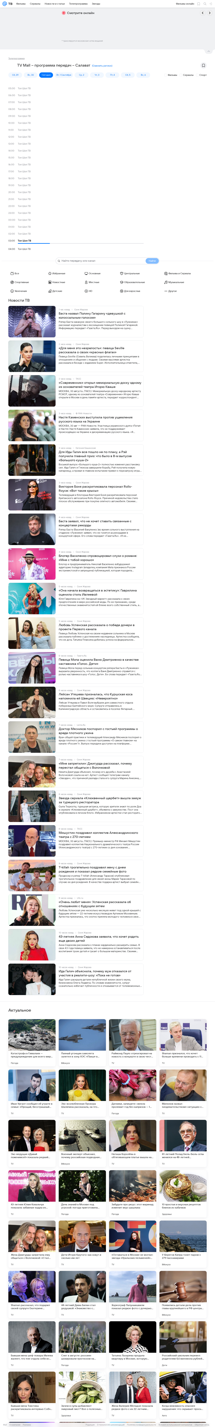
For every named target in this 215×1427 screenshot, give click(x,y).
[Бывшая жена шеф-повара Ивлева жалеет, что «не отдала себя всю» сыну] (32, 1344)
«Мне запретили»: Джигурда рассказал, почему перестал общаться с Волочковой (95, 765)
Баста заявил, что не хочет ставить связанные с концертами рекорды (95, 523)
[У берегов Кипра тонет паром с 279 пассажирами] (183, 1244)
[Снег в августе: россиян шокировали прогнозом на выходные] (82, 1344)
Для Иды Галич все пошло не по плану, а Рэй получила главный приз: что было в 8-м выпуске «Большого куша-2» (95, 456)
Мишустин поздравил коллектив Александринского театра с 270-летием (98, 835)
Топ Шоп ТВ (24, 88)
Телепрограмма (16, 58)
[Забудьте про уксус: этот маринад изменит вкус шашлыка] (132, 1193)
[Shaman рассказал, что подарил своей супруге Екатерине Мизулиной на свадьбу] (32, 1294)
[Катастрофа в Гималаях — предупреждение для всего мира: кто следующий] (32, 1042)
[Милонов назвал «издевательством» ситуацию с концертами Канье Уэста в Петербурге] (183, 1093)
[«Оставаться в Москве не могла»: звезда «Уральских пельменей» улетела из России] (132, 1244)
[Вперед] (209, 13)
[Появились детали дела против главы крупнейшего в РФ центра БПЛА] (183, 1294)
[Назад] (203, 13)
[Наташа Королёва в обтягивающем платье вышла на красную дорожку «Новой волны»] (132, 1143)
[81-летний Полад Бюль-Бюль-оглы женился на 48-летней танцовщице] (183, 1143)
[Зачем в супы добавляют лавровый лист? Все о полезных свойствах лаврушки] (82, 1395)
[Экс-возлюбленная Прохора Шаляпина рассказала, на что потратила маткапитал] (82, 1093)
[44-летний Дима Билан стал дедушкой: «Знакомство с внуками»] (82, 1294)
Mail (5, 1425)
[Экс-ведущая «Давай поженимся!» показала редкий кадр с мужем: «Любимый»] (32, 1143)
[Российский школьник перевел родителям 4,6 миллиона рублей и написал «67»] (183, 1344)
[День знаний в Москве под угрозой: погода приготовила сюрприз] (82, 1193)
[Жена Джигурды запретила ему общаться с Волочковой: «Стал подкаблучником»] (32, 1244)
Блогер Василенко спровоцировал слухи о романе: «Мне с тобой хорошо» (98, 558)
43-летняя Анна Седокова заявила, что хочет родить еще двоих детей (99, 939)
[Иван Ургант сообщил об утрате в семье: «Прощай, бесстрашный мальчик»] (32, 1093)
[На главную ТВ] (9, 4)
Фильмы (172, 75)
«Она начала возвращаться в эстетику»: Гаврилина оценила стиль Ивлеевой (98, 592)
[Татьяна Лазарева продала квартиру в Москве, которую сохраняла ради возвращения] (132, 1344)
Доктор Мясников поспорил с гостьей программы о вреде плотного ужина (98, 731)
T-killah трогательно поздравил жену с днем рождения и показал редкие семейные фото (92, 869)
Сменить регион (102, 65)
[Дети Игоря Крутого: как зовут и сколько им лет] (82, 1244)
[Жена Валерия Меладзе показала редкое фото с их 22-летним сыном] (132, 1395)
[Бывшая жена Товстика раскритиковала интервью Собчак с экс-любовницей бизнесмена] (32, 1395)
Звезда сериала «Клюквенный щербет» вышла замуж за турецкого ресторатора (100, 800)
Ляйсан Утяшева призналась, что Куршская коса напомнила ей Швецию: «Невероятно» (96, 696)
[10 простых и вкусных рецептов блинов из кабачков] (183, 1193)
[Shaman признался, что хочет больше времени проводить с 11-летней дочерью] (183, 1042)
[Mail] (5, 4)
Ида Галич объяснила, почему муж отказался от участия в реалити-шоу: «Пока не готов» (95, 973)
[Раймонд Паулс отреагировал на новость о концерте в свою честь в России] (132, 1042)
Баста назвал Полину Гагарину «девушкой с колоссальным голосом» (92, 315)
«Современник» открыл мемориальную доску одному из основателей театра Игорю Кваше (100, 385)
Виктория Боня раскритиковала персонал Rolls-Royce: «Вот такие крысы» (95, 489)
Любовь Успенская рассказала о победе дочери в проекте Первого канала (97, 627)
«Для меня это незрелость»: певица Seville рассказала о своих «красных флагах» (91, 350)
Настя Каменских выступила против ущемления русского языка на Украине (96, 419)
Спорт (203, 75)
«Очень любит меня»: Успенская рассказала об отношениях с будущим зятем (95, 904)
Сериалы (188, 75)
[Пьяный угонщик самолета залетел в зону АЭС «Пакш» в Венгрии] (82, 1042)
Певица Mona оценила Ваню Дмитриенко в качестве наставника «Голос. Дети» (99, 662)
